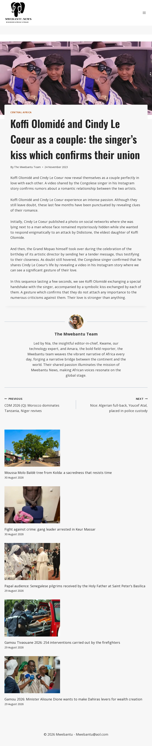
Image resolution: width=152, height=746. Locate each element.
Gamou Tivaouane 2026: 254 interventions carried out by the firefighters (62, 642)
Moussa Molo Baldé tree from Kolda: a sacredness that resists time (58, 472)
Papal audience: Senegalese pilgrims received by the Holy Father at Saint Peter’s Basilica (74, 586)
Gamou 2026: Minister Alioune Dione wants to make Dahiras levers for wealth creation (73, 699)
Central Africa (21, 112)
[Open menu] (144, 13)
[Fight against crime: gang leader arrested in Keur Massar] (76, 504)
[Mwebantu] (18, 13)
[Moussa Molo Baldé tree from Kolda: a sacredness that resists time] (76, 448)
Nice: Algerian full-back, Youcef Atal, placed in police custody (119, 405)
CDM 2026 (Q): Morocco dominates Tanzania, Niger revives (31, 405)
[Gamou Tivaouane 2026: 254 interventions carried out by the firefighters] (76, 618)
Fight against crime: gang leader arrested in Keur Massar (49, 529)
